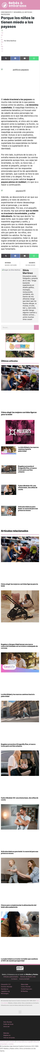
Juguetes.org (5, 991)
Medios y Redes (32, 974)
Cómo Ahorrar (25, 987)
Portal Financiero (26, 989)
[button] (20, 1012)
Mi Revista (24, 991)
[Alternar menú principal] (36, 5)
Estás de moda (8, 1024)
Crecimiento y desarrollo (12, 12)
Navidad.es (4, 989)
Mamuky (6, 1033)
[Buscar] (36, 327)
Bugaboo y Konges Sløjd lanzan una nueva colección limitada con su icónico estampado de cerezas (19, 646)
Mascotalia (24, 984)
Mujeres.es (6, 1035)
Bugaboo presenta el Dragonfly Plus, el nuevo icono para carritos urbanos (27, 469)
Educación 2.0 (5, 984)
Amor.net (6, 1026)
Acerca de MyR (24, 979)
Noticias (28, 12)
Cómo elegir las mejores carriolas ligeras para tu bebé (19, 585)
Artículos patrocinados (10, 977)
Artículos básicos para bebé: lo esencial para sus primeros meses (28, 508)
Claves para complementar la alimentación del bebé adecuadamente (18, 906)
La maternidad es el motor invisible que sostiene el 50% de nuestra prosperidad (19, 960)
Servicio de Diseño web (28, 977)
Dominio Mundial (6, 987)
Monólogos (5, 993)
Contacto (14, 979)
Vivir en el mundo (9, 1038)
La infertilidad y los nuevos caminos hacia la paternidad (28, 449)
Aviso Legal (27, 1042)
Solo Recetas (7, 1022)
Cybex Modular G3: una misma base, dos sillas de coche (27, 487)
